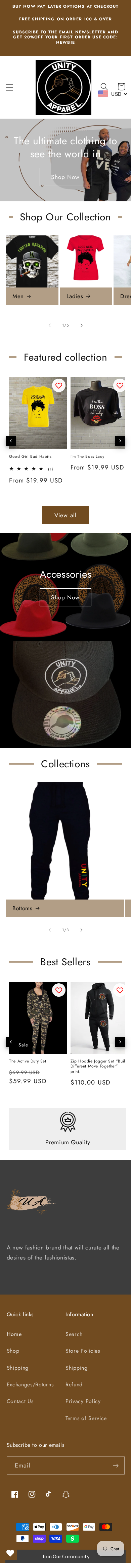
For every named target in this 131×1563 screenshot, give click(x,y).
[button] (9, 87)
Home (14, 1334)
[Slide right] (81, 325)
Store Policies (83, 1351)
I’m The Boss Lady (87, 456)
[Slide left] (49, 325)
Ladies (75, 296)
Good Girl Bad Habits (30, 456)
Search (74, 1334)
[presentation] (11, 441)
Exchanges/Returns (30, 1384)
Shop (13, 1351)
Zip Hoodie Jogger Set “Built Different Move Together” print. (99, 1066)
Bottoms (22, 908)
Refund (74, 1384)
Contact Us (20, 1401)
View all (65, 515)
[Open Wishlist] (10, 1553)
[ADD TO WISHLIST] (59, 385)
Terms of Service (86, 1418)
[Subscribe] (115, 1465)
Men (18, 296)
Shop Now (65, 177)
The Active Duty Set (27, 1061)
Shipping (18, 1368)
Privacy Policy (83, 1401)
